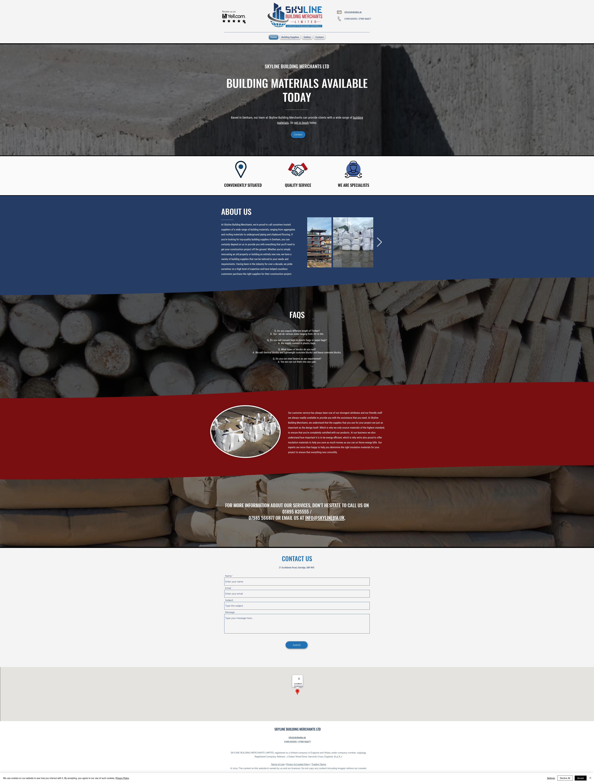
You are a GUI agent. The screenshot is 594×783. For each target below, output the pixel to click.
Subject (229, 600)
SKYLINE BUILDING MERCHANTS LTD (297, 66)
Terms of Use (277, 764)
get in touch (301, 122)
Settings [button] (551, 778)
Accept (580, 778)
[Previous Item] (301, 242)
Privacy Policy (122, 778)
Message (230, 612)
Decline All (565, 778)
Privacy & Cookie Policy (298, 764)
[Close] (590, 778)
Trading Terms (319, 764)
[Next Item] (379, 242)
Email (228, 588)
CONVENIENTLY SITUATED (243, 185)
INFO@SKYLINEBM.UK (324, 517)
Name (228, 576)
